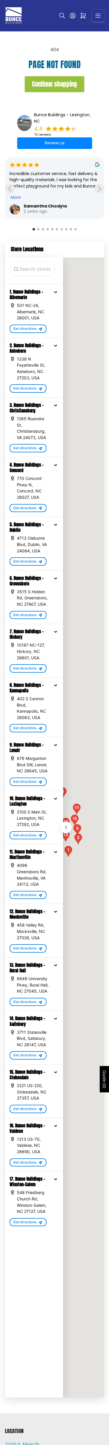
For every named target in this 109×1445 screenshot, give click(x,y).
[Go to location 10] (75, 229)
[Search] (62, 15)
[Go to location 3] (43, 229)
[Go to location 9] (71, 229)
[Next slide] (99, 189)
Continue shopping (54, 84)
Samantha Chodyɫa (45, 206)
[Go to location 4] (48, 229)
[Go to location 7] (61, 229)
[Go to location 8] (66, 229)
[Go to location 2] (38, 229)
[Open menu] (98, 15)
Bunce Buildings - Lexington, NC (62, 118)
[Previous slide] (10, 189)
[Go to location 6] (57, 229)
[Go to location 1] (34, 229)
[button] (55, 292)
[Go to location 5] (52, 229)
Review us (55, 143)
